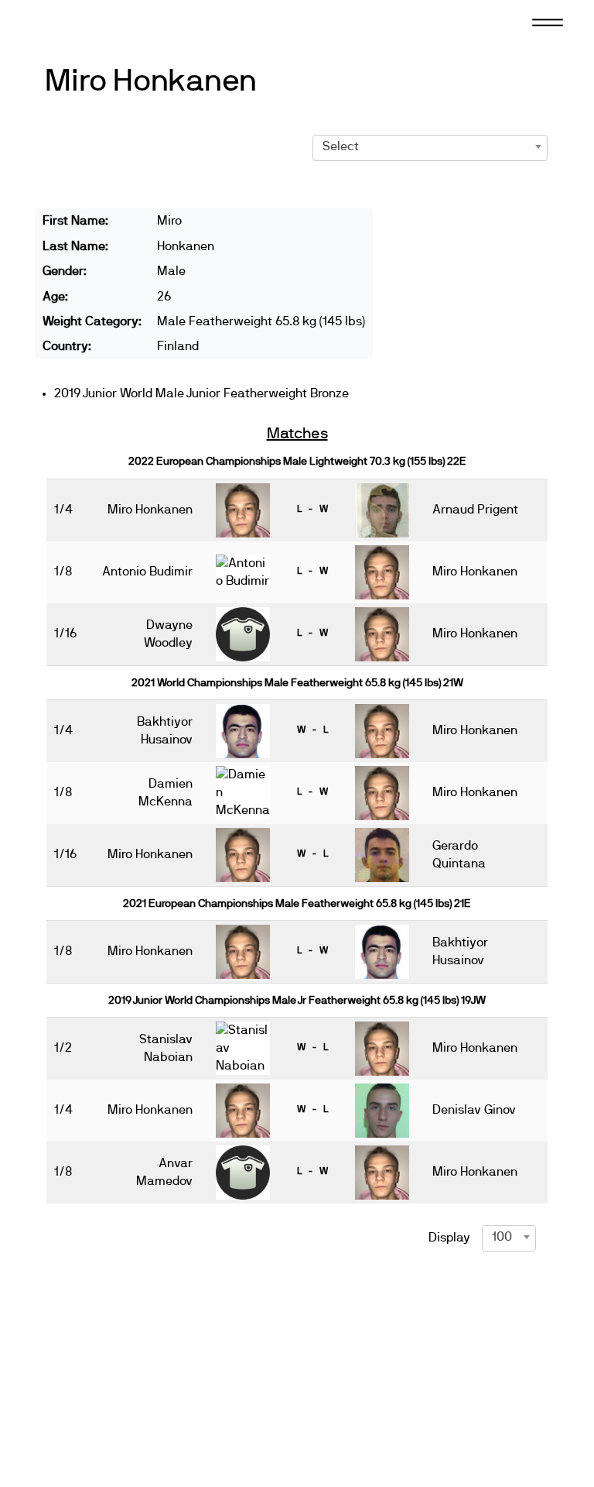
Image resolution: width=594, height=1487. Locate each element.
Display (449, 1237)
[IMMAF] (80, 21)
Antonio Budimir (147, 571)
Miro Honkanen (151, 81)
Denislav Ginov (474, 1110)
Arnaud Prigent (475, 509)
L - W (312, 508)
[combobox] (430, 146)
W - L (312, 729)
